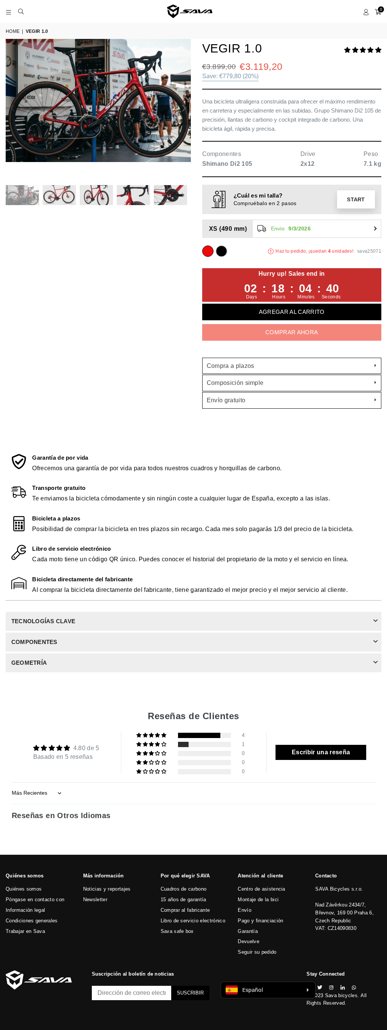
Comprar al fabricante (185, 910)
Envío (244, 910)
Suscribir (190, 993)
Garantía (248, 931)
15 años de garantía (183, 899)
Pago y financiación (260, 920)
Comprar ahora (291, 332)
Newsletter (95, 899)
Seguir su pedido (257, 952)
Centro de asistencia (261, 889)
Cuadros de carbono (184, 889)
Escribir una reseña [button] (321, 752)
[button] (362, 50)
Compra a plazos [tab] (230, 366)
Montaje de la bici (258, 899)
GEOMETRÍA (29, 662)
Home (13, 31)
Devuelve (248, 941)
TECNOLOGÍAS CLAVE (43, 621)
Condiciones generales (32, 920)
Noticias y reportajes (107, 889)
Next (184, 108)
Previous (12, 108)
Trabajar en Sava (25, 931)
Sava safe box (177, 931)
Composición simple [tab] (235, 383)
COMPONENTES (34, 642)
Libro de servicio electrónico (193, 920)
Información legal (25, 910)
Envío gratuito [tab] (226, 400)
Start (356, 199)
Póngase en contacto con (35, 899)
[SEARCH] (21, 11)
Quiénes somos (24, 889)
